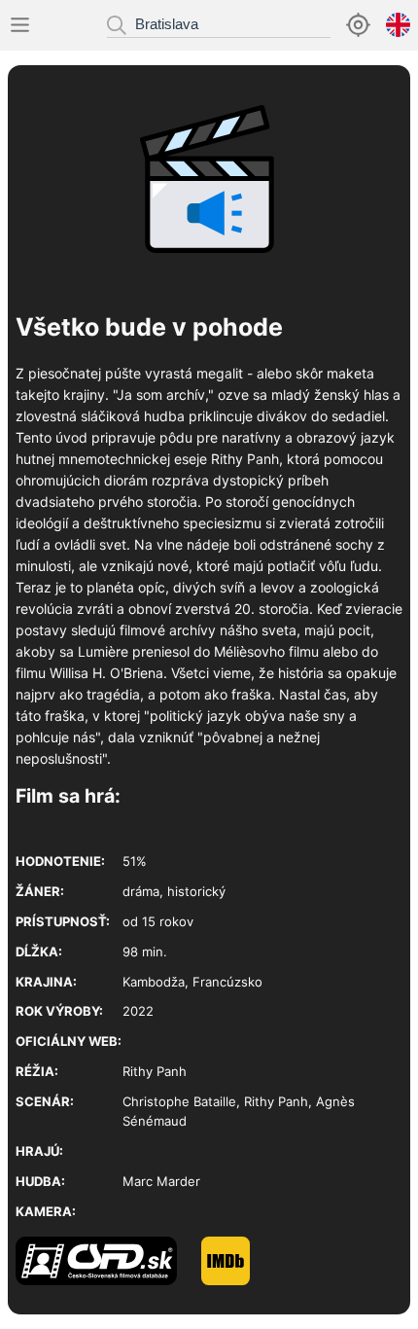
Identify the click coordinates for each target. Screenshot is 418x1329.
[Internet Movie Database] (237, 1280)
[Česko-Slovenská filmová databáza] (108, 1280)
